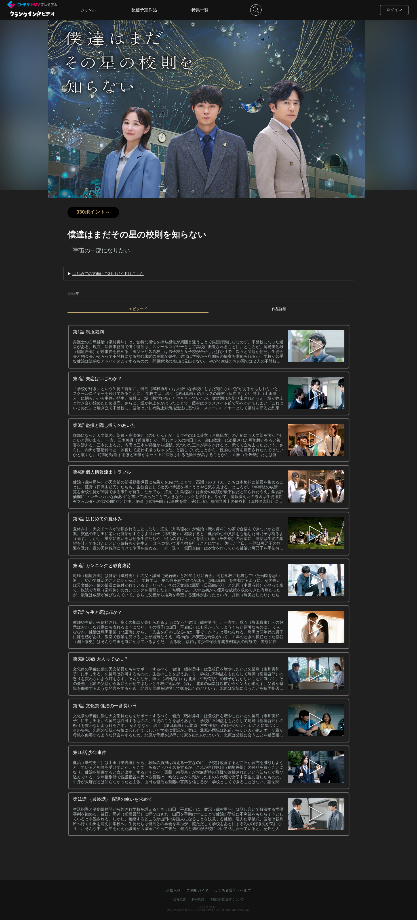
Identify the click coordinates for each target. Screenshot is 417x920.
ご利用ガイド (197, 890)
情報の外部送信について (227, 899)
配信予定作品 (144, 9)
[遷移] (316, 347)
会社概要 (179, 899)
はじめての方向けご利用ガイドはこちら (108, 273)
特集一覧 (199, 9)
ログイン (394, 10)
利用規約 (197, 899)
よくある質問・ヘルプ (232, 890)
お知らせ (173, 890)
